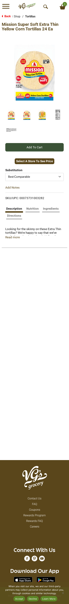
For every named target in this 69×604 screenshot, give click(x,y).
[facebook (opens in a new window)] (27, 559)
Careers (34, 526)
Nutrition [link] (32, 208)
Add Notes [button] (12, 187)
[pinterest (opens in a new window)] (34, 559)
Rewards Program (34, 515)
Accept (19, 598)
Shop (17, 16)
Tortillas (30, 16)
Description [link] (14, 208)
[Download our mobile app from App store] (23, 579)
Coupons (34, 509)
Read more (12, 237)
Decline (33, 598)
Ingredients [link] (51, 208)
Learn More (49, 598)
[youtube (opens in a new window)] (42, 559)
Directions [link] (14, 215)
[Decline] (62, 593)
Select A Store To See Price (34, 161)
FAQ (34, 504)
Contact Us (34, 498)
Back (7, 16)
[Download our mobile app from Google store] (46, 579)
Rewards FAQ (34, 521)
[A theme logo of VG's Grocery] (27, 6)
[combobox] (34, 177)
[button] (11, 115)
